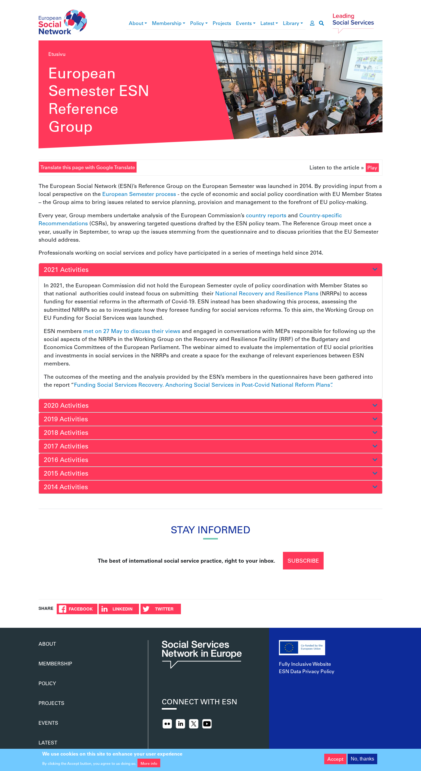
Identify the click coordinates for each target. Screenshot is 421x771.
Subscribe (303, 560)
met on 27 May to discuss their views (131, 331)
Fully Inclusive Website (305, 664)
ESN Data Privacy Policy (306, 671)
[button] (210, 269)
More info (149, 763)
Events (244, 23)
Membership (167, 23)
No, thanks (362, 758)
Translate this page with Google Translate (87, 167)
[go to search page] (321, 23)
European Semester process (139, 194)
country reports (266, 215)
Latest (267, 23)
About (136, 23)
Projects (222, 23)
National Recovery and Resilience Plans (266, 293)
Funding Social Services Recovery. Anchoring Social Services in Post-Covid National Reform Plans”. (203, 384)
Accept (335, 759)
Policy (197, 23)
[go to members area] (312, 23)
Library (291, 23)
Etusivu (57, 54)
